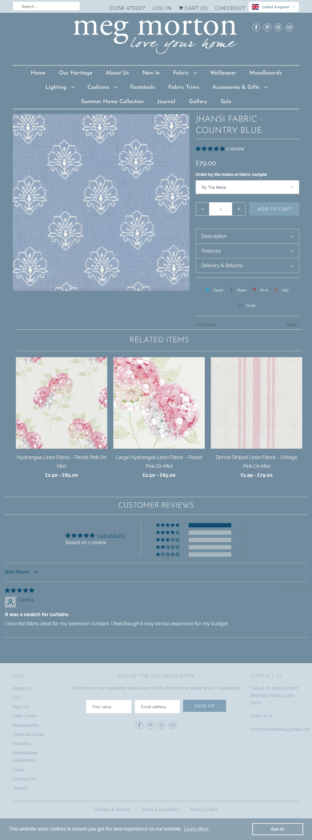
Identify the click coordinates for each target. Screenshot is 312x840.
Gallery (198, 102)
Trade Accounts (28, 734)
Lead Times (24, 715)
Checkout (230, 8)
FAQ (17, 697)
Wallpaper (223, 73)
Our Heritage (75, 73)
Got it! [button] (277, 829)
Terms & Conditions (160, 809)
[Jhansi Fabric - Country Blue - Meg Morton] (101, 202)
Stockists (22, 743)
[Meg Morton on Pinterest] (267, 27)
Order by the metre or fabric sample (231, 174)
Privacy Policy (204, 809)
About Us (117, 73)
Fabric (182, 73)
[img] (19, 590)
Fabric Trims (183, 87)
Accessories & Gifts (236, 87)
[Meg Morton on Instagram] (278, 27)
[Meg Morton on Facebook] (256, 27)
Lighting (56, 87)
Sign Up (21, 706)
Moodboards (266, 73)
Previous (206, 324)
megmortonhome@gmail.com (280, 729)
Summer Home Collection (112, 102)
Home (38, 73)
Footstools (142, 87)
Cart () (195, 8)
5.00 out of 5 (111, 535)
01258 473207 (127, 8)
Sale (226, 102)
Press (18, 769)
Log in (162, 8)
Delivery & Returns (112, 809)
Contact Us (24, 779)
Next (292, 324)
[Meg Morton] (156, 38)
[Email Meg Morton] (289, 27)
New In (151, 73)
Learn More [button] (196, 828)
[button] (211, 149)
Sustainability (26, 725)
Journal (166, 102)
